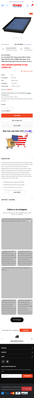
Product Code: (4, 86)
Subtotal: (3, 111)
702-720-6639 (18, 44)
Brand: (3, 75)
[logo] (17, 5)
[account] (28, 5)
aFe (12, 75)
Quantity (3, 104)
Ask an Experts (27, 44)
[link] (3, 361)
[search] (7, 5)
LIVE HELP (25, 330)
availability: (4, 83)
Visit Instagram (17, 319)
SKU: (2, 80)
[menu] (2, 5)
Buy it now (17, 126)
